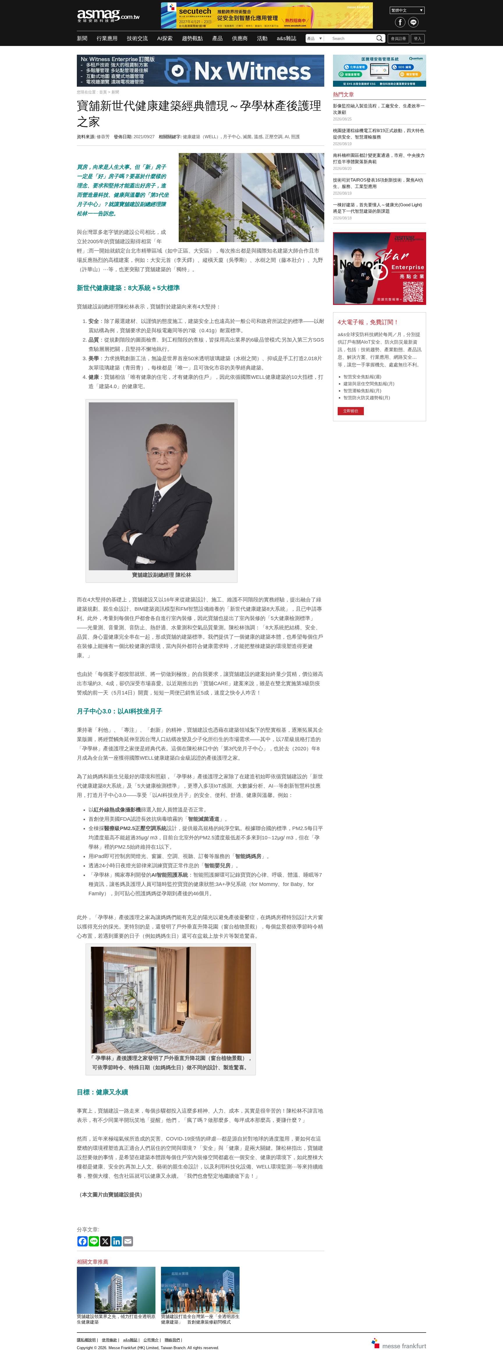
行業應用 (107, 38)
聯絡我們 (172, 1340)
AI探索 (165, 38)
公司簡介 (151, 1340)
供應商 (240, 38)
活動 (262, 38)
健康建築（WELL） (202, 136)
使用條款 (109, 1340)
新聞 (82, 38)
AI (287, 136)
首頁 (103, 92)
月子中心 (231, 136)
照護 (295, 136)
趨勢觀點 (192, 38)
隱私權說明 (86, 1340)
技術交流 (137, 38)
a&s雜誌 (286, 38)
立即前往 (350, 411)
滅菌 (247, 136)
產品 (217, 38)
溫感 (258, 136)
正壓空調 (273, 136)
